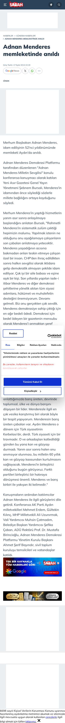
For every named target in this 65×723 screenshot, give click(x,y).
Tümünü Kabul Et (32, 382)
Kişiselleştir (30, 391)
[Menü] (5, 4)
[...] (39, 71)
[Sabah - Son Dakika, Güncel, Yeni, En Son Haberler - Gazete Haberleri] (16, 5)
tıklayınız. (30, 721)
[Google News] (12, 71)
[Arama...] (59, 5)
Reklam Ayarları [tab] (38, 345)
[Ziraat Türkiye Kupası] (51, 5)
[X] (25, 71)
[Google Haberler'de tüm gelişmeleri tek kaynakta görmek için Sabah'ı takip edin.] (32, 568)
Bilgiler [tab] (21, 345)
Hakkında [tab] (56, 345)
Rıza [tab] (8, 345)
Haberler (8, 36)
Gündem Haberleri (25, 36)
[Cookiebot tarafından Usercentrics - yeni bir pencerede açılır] (47, 336)
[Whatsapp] (32, 71)
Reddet (13, 333)
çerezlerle (51, 717)
